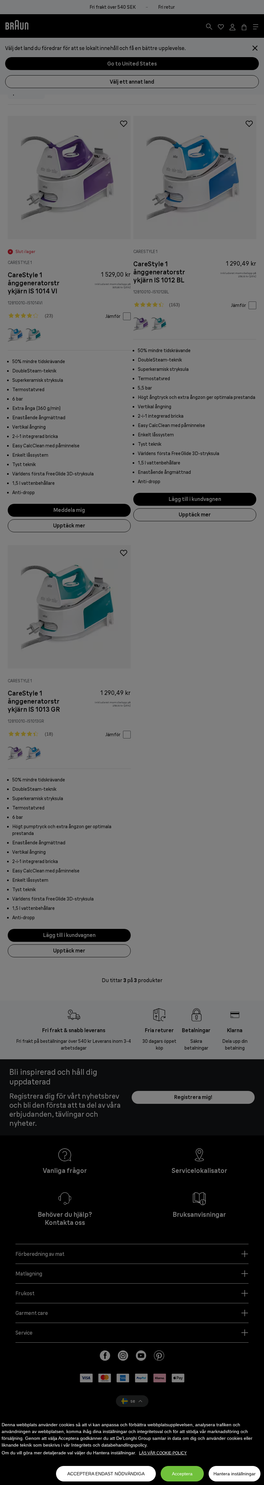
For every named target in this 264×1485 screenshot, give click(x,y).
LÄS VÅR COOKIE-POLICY (163, 1453)
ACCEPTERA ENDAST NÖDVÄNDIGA (106, 1473)
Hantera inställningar (234, 1473)
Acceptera (182, 1473)
